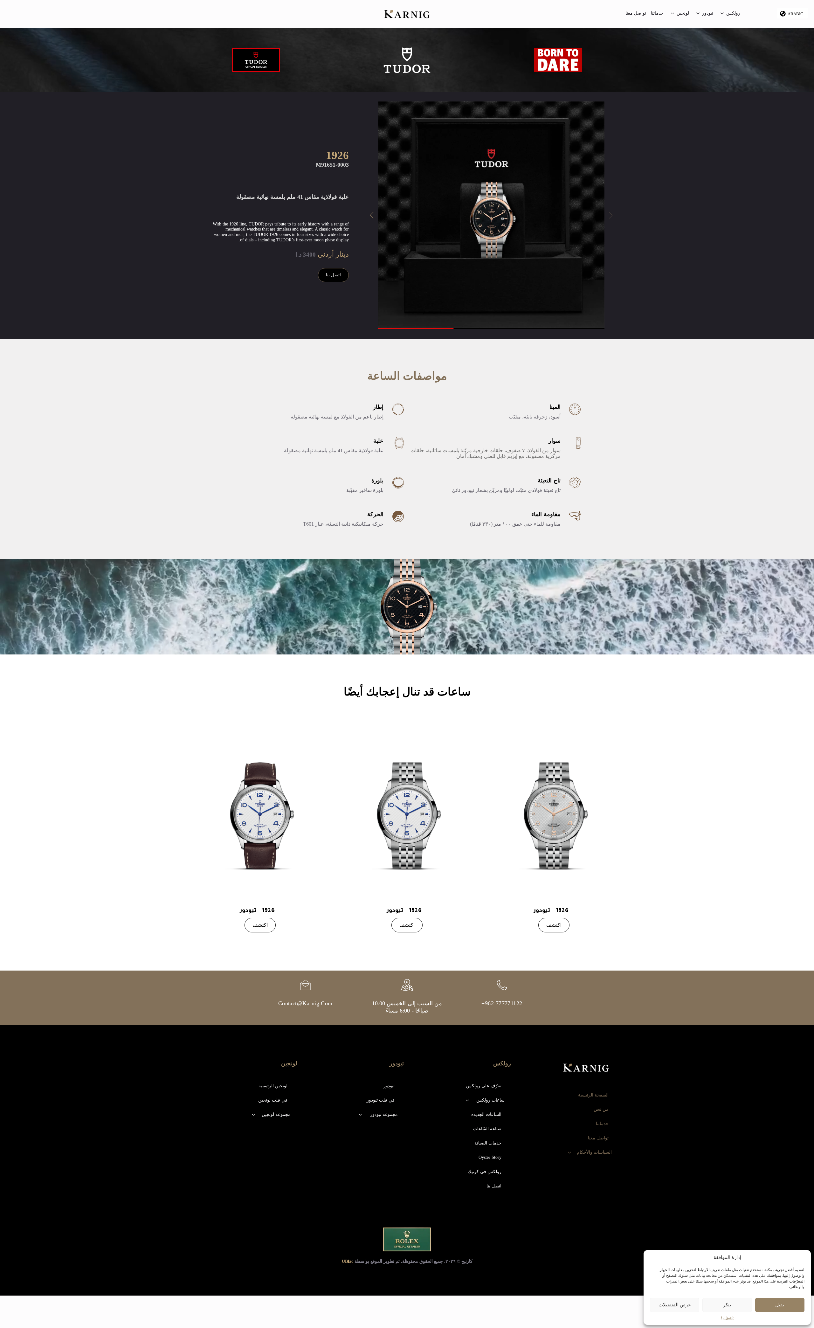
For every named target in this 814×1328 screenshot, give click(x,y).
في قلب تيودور (381, 1100)
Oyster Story (490, 1157)
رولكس (733, 13)
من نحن (601, 1109)
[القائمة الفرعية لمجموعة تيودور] (360, 1114)
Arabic (795, 13)
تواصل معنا (635, 13)
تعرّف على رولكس (483, 1085)
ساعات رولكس (490, 1100)
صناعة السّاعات (487, 1128)
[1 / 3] (491, 214)
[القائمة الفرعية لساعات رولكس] (467, 1100)
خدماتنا (657, 13)
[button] (372, 215)
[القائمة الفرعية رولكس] (722, 14)
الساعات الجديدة (486, 1114)
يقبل (779, 1304)
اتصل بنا (493, 1186)
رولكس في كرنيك (484, 1171)
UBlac (347, 1261)
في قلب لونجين (272, 1100)
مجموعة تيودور (384, 1114)
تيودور (707, 13)
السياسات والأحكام (594, 1152)
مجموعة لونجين (276, 1114)
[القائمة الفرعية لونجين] (672, 14)
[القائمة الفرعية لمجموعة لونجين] (253, 1114)
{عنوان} (727, 1317)
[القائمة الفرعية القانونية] (569, 1152)
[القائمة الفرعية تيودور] (698, 14)
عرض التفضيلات (675, 1304)
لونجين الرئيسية (273, 1085)
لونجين (683, 13)
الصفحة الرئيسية (597, 1095)
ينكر (727, 1304)
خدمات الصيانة (487, 1143)
